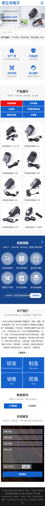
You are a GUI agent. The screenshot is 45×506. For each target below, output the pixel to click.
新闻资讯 (22, 395)
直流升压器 (11, 115)
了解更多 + (22, 353)
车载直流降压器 (33, 109)
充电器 (33, 115)
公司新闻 (13, 406)
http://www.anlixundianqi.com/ (18, 500)
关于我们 (22, 310)
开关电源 (33, 103)
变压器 (11, 109)
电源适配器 (11, 103)
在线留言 (22, 416)
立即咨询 (35, 295)
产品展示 (22, 91)
